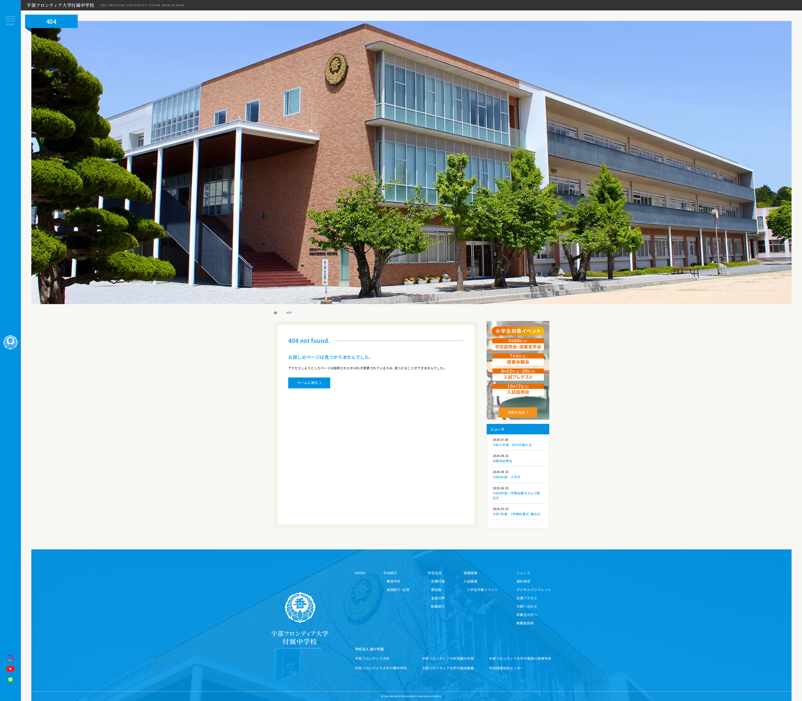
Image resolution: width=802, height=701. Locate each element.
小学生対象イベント (482, 589)
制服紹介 (438, 606)
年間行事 (438, 581)
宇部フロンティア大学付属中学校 (60, 5)
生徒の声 (438, 597)
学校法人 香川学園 (369, 648)
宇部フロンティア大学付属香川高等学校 (520, 658)
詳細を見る (516, 412)
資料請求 (523, 581)
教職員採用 (525, 623)
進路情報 (470, 572)
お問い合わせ (526, 606)
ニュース (523, 572)
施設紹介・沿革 (398, 589)
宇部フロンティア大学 (372, 658)
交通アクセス (526, 597)
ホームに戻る (307, 382)
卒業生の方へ (526, 614)
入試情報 (470, 581)
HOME (360, 572)
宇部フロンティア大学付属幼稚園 (448, 667)
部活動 (436, 589)
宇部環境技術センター (506, 667)
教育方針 (394, 581)
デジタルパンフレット (533, 589)
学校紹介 (390, 572)
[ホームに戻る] (10, 342)
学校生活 (435, 572)
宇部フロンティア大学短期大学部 (448, 658)
